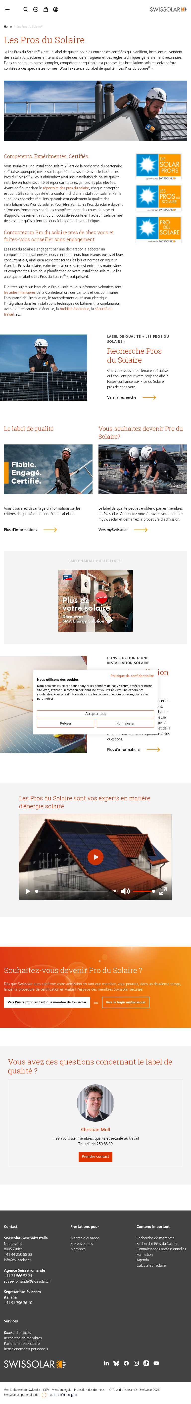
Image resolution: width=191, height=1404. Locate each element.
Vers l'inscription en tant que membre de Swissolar (47, 1002)
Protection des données (89, 1390)
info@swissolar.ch (18, 1260)
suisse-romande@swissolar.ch (27, 1282)
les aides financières (20, 293)
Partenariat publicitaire (22, 1344)
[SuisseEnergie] (61, 1395)
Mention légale (61, 1390)
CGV (46, 1390)
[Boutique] (46, 9)
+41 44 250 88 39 (95, 1144)
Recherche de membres (155, 1238)
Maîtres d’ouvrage (84, 1238)
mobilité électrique (74, 309)
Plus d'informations (123, 750)
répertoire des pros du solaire (66, 188)
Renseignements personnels (26, 1349)
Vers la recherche (121, 398)
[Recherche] (26, 9)
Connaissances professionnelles (161, 1249)
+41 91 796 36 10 (18, 1303)
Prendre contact (95, 1157)
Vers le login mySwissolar (125, 1002)
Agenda (143, 1260)
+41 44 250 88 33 (18, 1255)
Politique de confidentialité (132, 676)
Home (8, 26)
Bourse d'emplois (17, 1333)
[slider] (71, 891)
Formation (145, 1255)
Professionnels (81, 1244)
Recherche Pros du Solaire (157, 1244)
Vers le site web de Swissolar (22, 1390)
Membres (78, 1249)
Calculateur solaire (151, 1266)
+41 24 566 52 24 (18, 1276)
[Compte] (56, 9)
